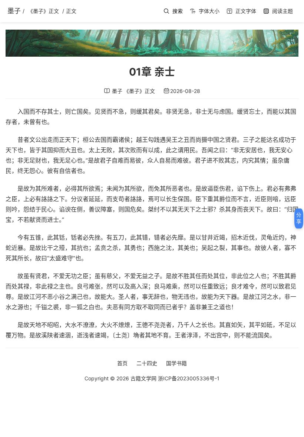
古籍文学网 (143, 378)
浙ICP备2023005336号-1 (188, 378)
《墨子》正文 (43, 11)
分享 (298, 218)
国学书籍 (176, 363)
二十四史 (146, 363)
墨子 (14, 11)
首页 (122, 363)
